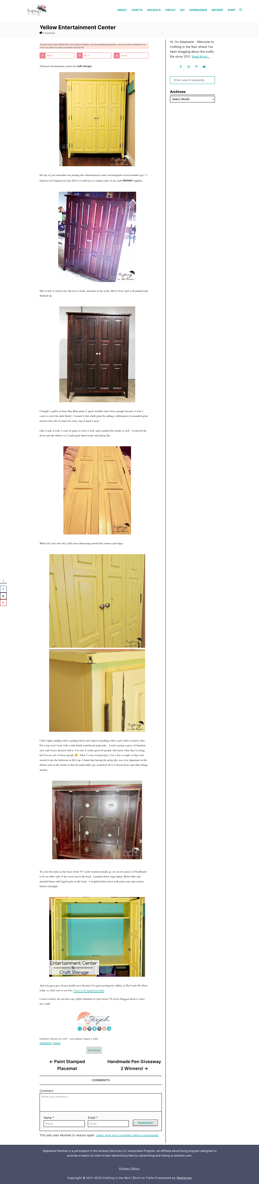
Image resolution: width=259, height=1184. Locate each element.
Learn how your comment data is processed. (127, 1135)
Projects (57, 1042)
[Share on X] (3, 596)
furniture (94, 1050)
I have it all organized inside (88, 990)
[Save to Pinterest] (3, 602)
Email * (93, 1117)
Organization (46, 1042)
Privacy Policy (129, 1168)
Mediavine (184, 1178)
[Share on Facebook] (3, 589)
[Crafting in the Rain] (46, 10)
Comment (46, 1091)
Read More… (201, 56)
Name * (49, 1117)
